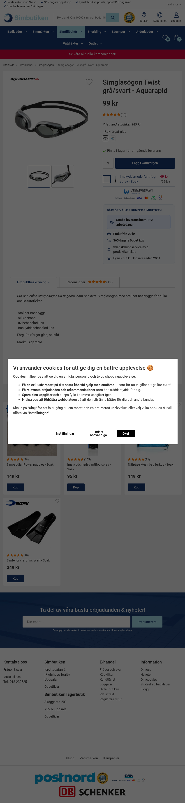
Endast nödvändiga (98, 433)
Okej (126, 433)
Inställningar (65, 433)
